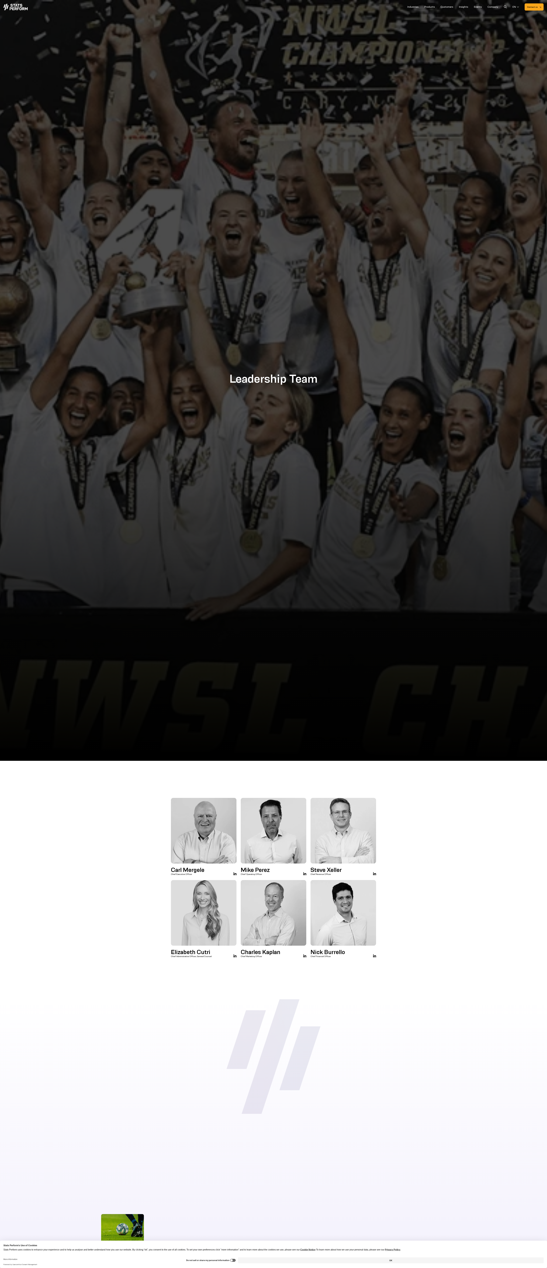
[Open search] (505, 7)
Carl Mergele (187, 869)
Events (478, 6)
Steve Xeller (326, 869)
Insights (463, 6)
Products (429, 6)
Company (492, 6)
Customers (446, 6)
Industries (413, 6)
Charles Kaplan (260, 952)
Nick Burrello (328, 952)
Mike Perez (255, 869)
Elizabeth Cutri (190, 952)
